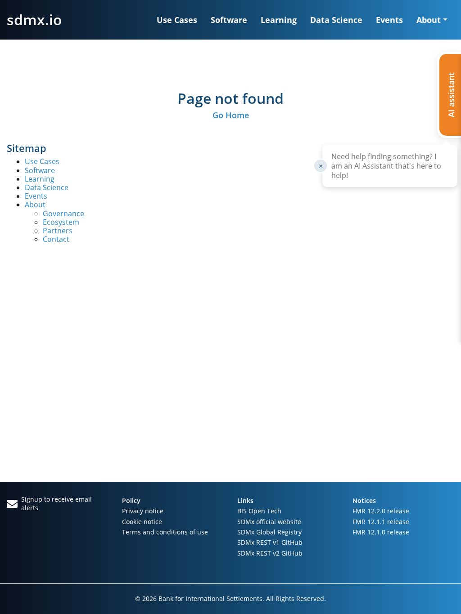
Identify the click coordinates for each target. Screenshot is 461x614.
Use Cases (177, 19)
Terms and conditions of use (165, 532)
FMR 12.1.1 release (381, 521)
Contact (56, 239)
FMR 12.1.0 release (381, 532)
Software (229, 19)
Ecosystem (61, 222)
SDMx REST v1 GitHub (270, 542)
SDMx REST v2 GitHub (270, 553)
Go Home (230, 115)
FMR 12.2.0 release (381, 511)
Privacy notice (142, 511)
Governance (63, 213)
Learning (279, 19)
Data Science (336, 19)
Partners (57, 231)
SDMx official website (269, 521)
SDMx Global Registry (269, 532)
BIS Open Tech (259, 511)
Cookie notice (142, 521)
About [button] (428, 19)
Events (389, 19)
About (35, 204)
